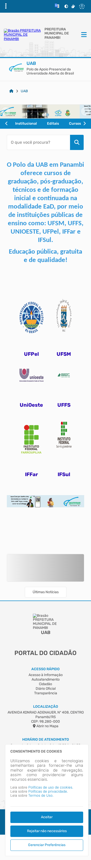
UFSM (64, 354)
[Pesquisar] (77, 142)
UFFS (64, 405)
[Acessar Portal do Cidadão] (23, 35)
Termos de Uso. (40, 795)
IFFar (31, 474)
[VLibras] (73, 6)
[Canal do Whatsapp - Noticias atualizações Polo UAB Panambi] (45, 497)
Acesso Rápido (45, 669)
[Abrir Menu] (83, 35)
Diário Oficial (46, 688)
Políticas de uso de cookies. (50, 787)
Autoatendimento (46, 679)
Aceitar (47, 817)
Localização (45, 706)
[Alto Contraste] (66, 6)
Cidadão (45, 684)
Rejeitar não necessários (47, 831)
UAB (24, 91)
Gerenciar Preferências (46, 845)
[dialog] (46, 800)
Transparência (45, 693)
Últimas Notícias (46, 592)
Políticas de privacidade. (48, 791)
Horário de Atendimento (45, 739)
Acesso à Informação (46, 675)
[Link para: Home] (11, 91)
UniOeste (31, 405)
